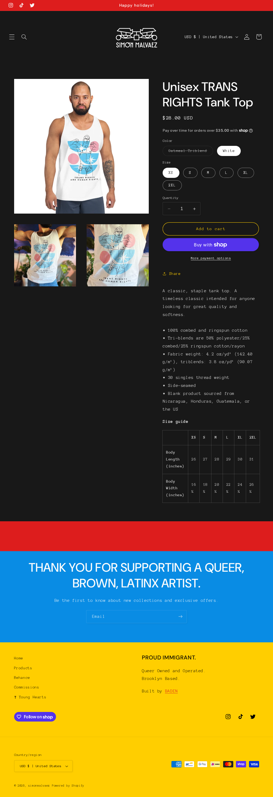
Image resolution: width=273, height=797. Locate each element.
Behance (22, 678)
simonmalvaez (39, 785)
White (229, 151)
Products (23, 668)
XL (245, 173)
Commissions (26, 687)
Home (18, 658)
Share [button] (174, 274)
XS (170, 173)
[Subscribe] (180, 616)
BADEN (171, 691)
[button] (12, 37)
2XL (172, 185)
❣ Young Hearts (30, 697)
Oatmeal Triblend (190, 152)
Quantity (170, 197)
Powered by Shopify (68, 785)
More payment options (211, 258)
